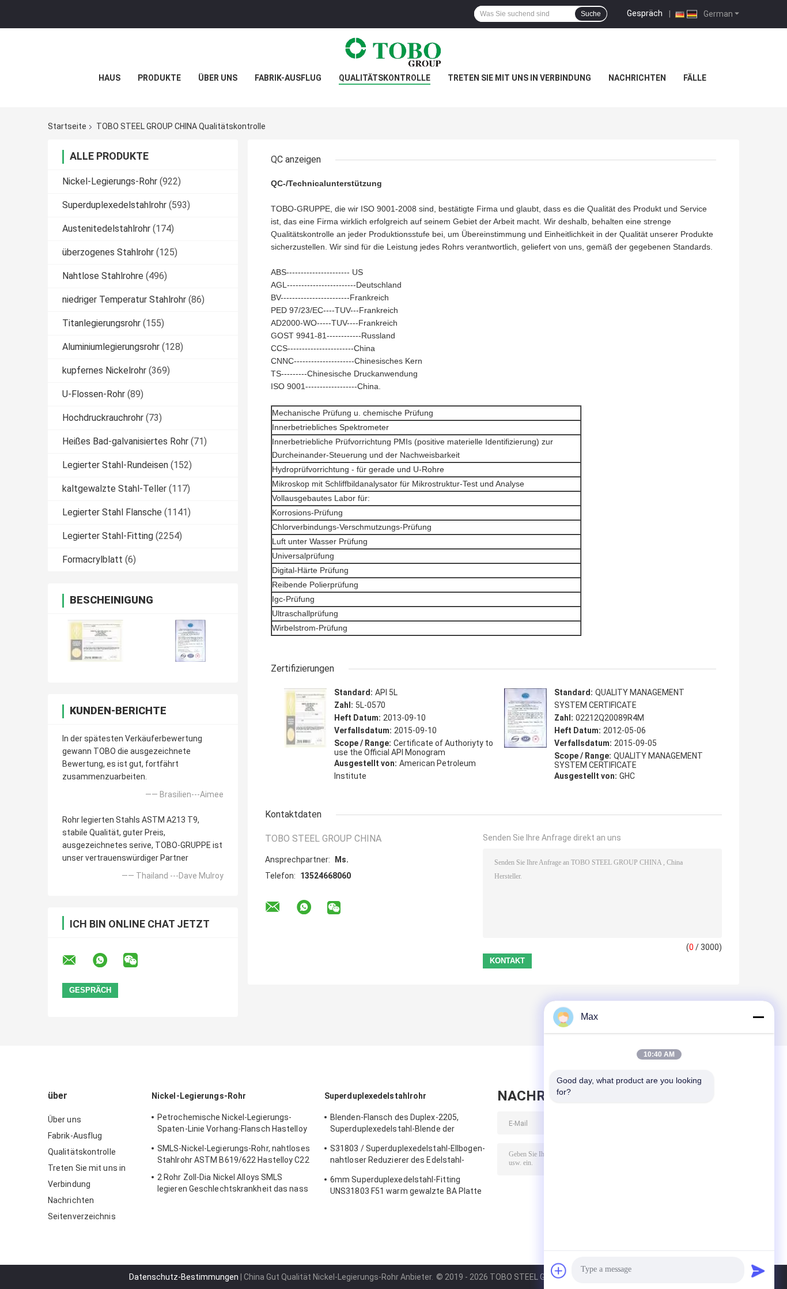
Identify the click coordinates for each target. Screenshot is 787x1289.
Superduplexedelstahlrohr (114, 204)
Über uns (217, 77)
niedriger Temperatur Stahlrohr (124, 299)
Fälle (694, 77)
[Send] (758, 1270)
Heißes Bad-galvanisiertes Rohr (125, 441)
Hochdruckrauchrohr (102, 417)
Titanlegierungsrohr (101, 323)
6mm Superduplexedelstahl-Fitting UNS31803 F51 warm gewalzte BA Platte (406, 1185)
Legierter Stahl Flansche (112, 512)
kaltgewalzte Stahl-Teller (114, 488)
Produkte (159, 77)
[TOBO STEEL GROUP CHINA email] (76, 960)
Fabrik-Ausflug (288, 77)
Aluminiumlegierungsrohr (111, 346)
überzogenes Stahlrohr (108, 252)
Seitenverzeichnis (82, 1216)
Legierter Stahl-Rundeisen (115, 464)
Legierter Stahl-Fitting (107, 535)
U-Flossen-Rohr (93, 394)
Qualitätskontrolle (384, 77)
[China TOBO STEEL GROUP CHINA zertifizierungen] (95, 641)
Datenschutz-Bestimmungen (184, 1277)
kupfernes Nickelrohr (104, 370)
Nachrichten (637, 77)
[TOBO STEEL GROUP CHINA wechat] (137, 960)
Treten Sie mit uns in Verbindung (519, 77)
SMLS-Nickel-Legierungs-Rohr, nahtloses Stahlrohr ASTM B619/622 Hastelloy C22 (233, 1154)
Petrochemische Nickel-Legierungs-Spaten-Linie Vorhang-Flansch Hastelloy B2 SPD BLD (232, 1125)
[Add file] (559, 1270)
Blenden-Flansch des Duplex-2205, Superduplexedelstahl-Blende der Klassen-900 (394, 1125)
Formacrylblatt (92, 559)
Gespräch (645, 13)
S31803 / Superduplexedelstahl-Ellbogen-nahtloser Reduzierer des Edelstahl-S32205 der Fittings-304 (407, 1156)
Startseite (67, 126)
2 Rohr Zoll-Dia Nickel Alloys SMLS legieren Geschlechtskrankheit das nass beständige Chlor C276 (232, 1185)
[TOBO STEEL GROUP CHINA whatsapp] (107, 960)
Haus (109, 77)
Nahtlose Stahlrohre (102, 275)
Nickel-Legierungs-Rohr (109, 181)
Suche (591, 14)
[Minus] (758, 1017)
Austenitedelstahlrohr (106, 228)
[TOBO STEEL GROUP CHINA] (393, 51)
